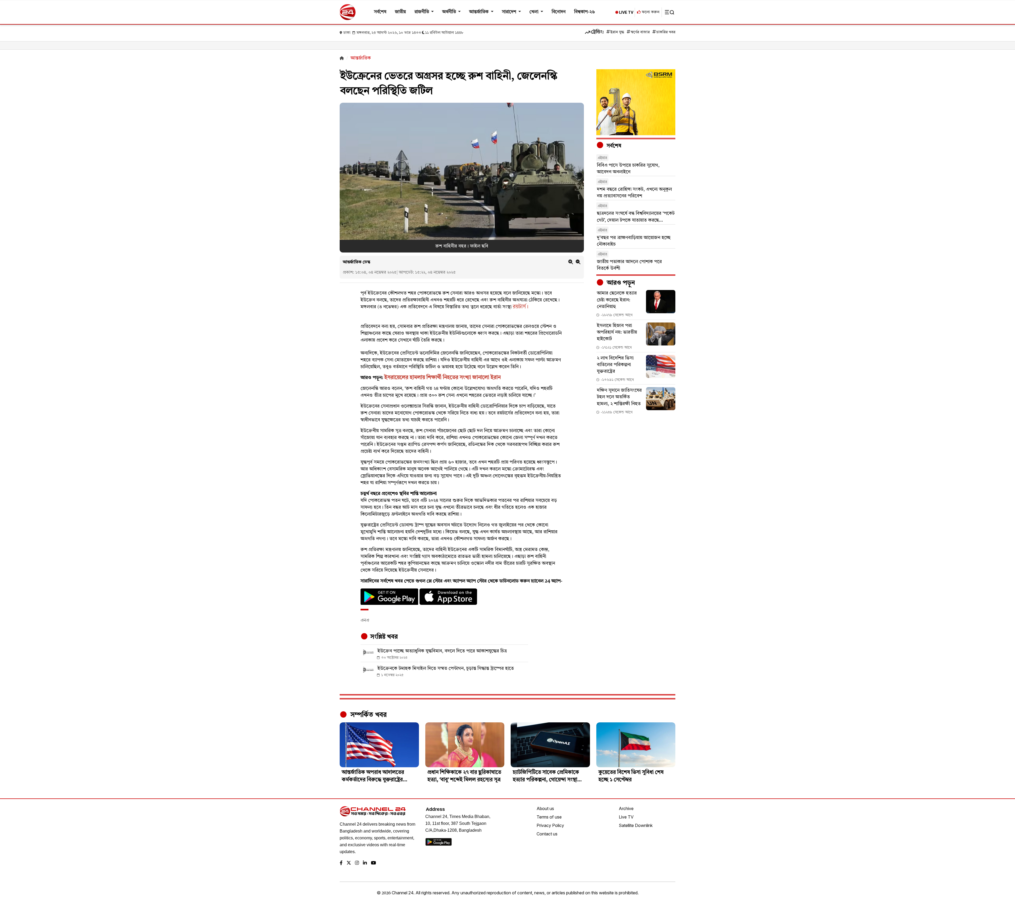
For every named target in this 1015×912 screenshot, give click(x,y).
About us (545, 808)
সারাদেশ (509, 12)
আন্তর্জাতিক (479, 12)
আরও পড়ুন (620, 283)
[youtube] (373, 863)
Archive (626, 808)
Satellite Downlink (636, 825)
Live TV (626, 817)
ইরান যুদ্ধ (617, 32)
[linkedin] (365, 863)
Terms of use (549, 817)
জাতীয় (400, 12)
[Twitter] (349, 863)
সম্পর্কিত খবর (368, 715)
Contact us (547, 833)
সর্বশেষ (380, 12)
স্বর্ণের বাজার (640, 32)
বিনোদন (559, 12)
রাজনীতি (422, 12)
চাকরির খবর (665, 32)
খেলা (534, 12)
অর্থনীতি (449, 12)
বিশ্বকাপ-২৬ (584, 12)
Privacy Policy (550, 825)
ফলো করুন (650, 12)
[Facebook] (341, 863)
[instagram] (357, 863)
